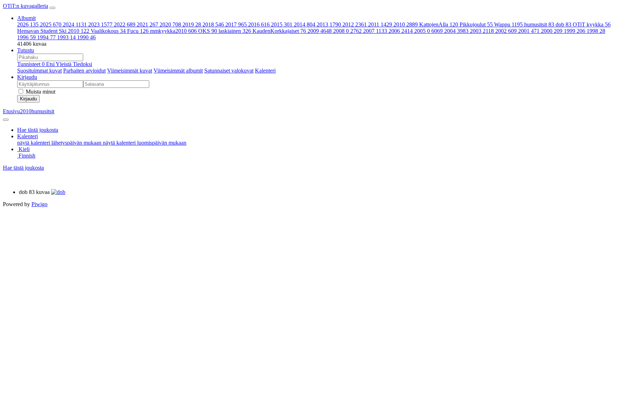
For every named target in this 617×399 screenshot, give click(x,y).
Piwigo (39, 204)
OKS (207, 31)
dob (563, 24)
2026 (28, 24)
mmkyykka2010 (173, 31)
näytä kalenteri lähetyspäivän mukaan (60, 143)
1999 (574, 31)
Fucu (138, 31)
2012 (354, 24)
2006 (400, 31)
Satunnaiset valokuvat (229, 71)
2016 (259, 24)
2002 (506, 31)
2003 (482, 31)
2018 (213, 24)
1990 (86, 37)
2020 (170, 24)
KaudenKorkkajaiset (279, 31)
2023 (100, 24)
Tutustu (25, 50)
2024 (75, 24)
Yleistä (64, 64)
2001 (529, 31)
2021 (147, 24)
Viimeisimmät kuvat (129, 71)
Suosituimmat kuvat (39, 71)
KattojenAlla (438, 24)
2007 (375, 31)
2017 (236, 24)
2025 (50, 24)
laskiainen (235, 31)
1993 (66, 37)
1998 (596, 31)
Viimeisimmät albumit (178, 71)
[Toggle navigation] (52, 8)
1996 (26, 37)
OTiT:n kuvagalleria (25, 6)
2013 (329, 24)
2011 (380, 24)
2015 (281, 24)
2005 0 (428, 31)
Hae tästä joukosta (23, 168)
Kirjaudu (27, 77)
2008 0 (347, 31)
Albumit (26, 18)
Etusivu (11, 111)
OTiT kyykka (592, 24)
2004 (456, 31)
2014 (304, 24)
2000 (551, 31)
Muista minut (39, 92)
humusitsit (539, 24)
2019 (191, 24)
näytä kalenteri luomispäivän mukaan (144, 143)
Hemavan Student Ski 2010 (53, 31)
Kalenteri (265, 71)
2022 (124, 24)
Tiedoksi (82, 64)
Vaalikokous (108, 31)
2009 (319, 31)
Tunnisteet (31, 64)
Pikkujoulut (476, 24)
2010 (405, 24)
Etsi (51, 64)
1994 (46, 37)
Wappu (508, 24)
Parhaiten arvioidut (84, 71)
